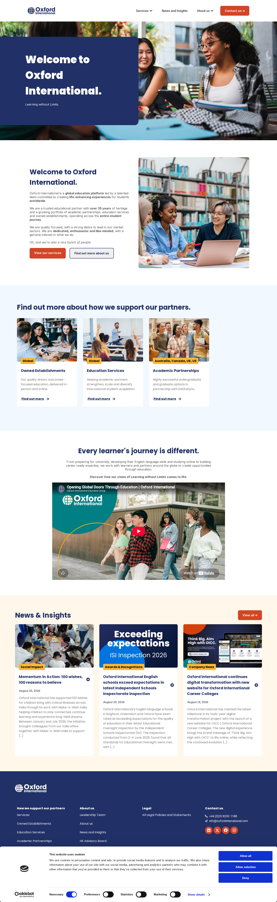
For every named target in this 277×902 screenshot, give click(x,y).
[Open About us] (211, 10)
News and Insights (93, 832)
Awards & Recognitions (123, 667)
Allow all (245, 855)
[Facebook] (226, 830)
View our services (47, 253)
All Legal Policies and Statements (166, 815)
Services (23, 815)
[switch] (108, 894)
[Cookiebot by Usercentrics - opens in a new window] (24, 894)
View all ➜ (250, 615)
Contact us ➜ (235, 11)
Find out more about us (91, 253)
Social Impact (32, 667)
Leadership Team (92, 815)
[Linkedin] (209, 830)
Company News (201, 667)
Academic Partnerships (176, 370)
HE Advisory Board (93, 841)
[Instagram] (234, 830)
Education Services (105, 370)
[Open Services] (150, 10)
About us (86, 823)
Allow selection (246, 867)
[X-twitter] (217, 830)
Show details (196, 894)
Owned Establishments (43, 370)
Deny (245, 878)
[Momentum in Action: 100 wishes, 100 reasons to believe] (88, 679)
